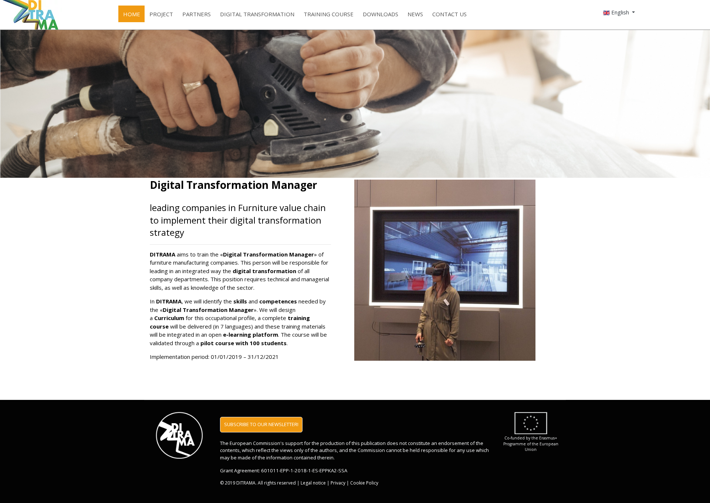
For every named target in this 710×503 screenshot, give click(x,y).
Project (161, 14)
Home (131, 14)
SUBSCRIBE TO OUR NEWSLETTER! (261, 424)
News (415, 14)
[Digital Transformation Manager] (16, 15)
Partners (196, 14)
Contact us (449, 14)
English (620, 12)
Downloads (380, 14)
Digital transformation (257, 14)
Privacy (338, 483)
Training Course (329, 14)
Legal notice (313, 483)
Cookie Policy (364, 483)
